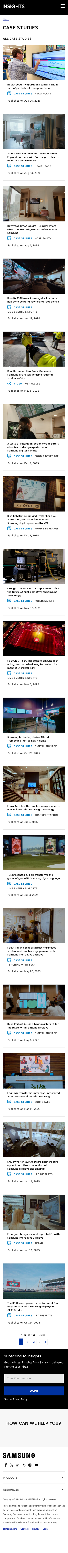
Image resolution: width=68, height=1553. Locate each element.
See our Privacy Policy (15, 1399)
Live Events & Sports (22, 311)
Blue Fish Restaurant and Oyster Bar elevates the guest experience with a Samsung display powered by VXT (31, 519)
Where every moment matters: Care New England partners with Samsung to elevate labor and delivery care (33, 157)
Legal (45, 1529)
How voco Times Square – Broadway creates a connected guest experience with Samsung (32, 229)
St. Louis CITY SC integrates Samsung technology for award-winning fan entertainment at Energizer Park (33, 664)
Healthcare (43, 93)
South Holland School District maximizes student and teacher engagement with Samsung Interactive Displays (31, 951)
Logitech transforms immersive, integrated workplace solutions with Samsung (33, 1095)
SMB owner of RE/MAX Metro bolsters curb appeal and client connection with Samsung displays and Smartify (32, 1165)
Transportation (46, 815)
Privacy (35, 1529)
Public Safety (44, 601)
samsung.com (10, 1529)
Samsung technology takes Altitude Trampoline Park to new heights (28, 739)
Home (6, 19)
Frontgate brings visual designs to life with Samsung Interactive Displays (33, 1236)
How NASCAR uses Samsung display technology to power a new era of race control (33, 300)
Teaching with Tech (21, 964)
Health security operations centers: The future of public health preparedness (33, 86)
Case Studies (23, 93)
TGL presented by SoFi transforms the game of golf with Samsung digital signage (33, 877)
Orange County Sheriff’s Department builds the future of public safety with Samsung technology (33, 592)
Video (18, 383)
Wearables (32, 383)
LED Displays (44, 1174)
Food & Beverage (47, 456)
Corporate (42, 1102)
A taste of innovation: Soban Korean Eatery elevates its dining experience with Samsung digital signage (33, 447)
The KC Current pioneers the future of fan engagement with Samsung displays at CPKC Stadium (32, 1306)
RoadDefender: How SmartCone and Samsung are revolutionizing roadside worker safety (30, 374)
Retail (39, 1243)
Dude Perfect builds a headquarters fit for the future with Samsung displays (33, 1026)
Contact (24, 1529)
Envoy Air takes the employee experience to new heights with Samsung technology (34, 808)
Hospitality (43, 238)
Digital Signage (46, 746)
